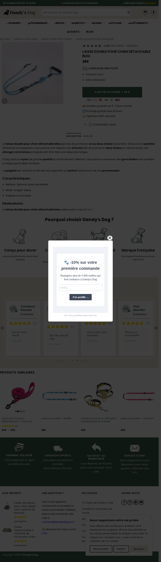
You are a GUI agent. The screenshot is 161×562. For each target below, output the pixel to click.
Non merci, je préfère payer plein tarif (80, 315)
